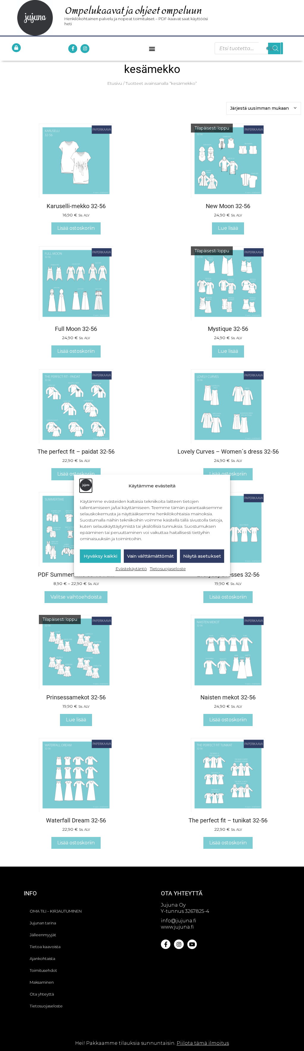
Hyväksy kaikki (100, 556)
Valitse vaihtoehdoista (76, 597)
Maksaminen (42, 982)
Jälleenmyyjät (43, 934)
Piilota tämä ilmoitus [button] (203, 1043)
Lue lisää (228, 228)
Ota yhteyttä (42, 994)
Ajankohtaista (42, 958)
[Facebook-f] (72, 48)
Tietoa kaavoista (45, 946)
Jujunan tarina (43, 923)
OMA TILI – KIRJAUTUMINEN (56, 911)
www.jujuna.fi (177, 927)
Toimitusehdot (43, 970)
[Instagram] (84, 48)
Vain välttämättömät (150, 556)
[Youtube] (192, 944)
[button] (152, 48)
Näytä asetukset (202, 556)
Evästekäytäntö (131, 569)
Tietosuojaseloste (168, 569)
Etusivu (114, 83)
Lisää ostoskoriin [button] (76, 228)
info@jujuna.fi (178, 921)
